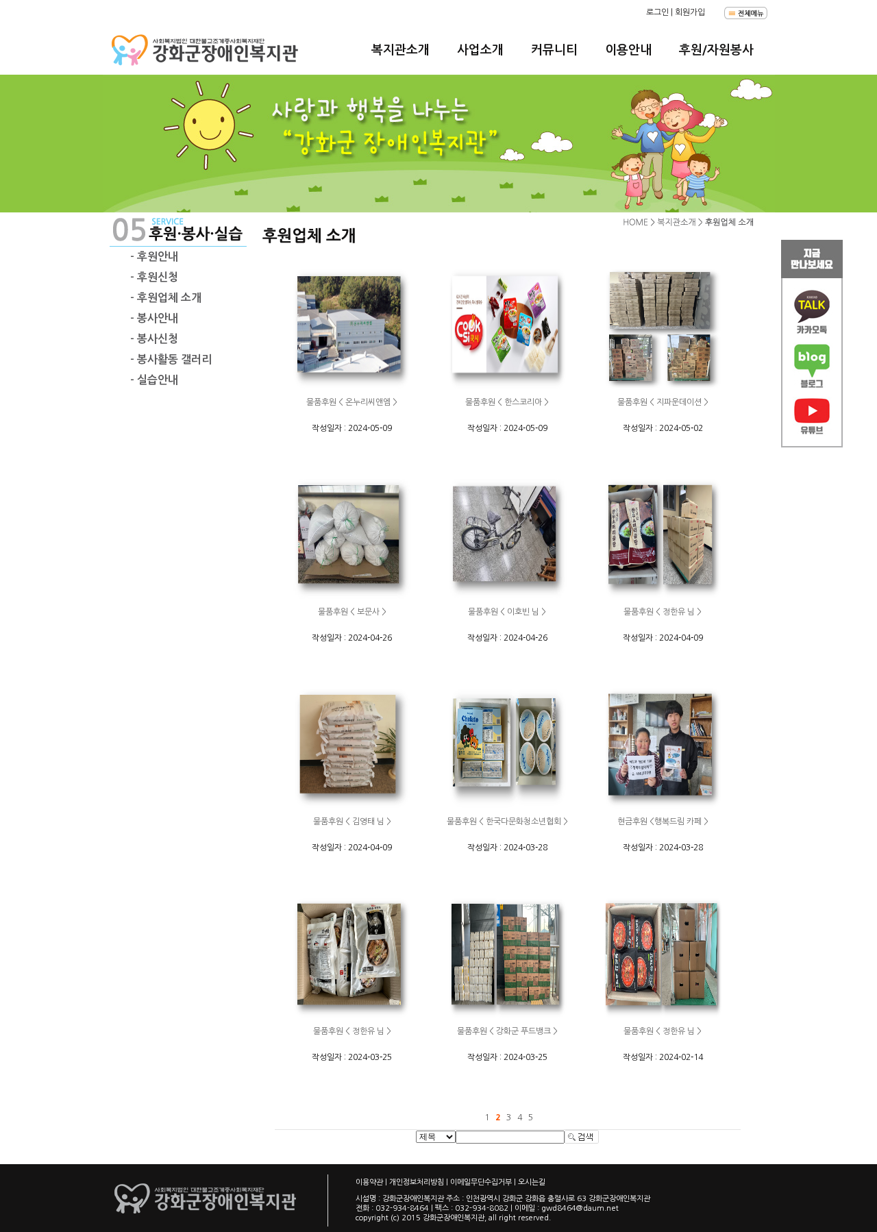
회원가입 (690, 12)
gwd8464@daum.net (580, 1208)
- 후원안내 (154, 256)
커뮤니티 (554, 50)
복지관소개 (400, 50)
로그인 (657, 12)
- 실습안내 (154, 380)
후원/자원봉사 (716, 50)
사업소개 (480, 50)
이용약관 (369, 1182)
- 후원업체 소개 (165, 298)
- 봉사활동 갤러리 (171, 359)
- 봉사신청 (154, 339)
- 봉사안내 (154, 318)
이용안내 (628, 50)
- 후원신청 (154, 277)
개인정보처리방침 (416, 1182)
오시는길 (531, 1182)
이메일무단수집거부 (481, 1182)
